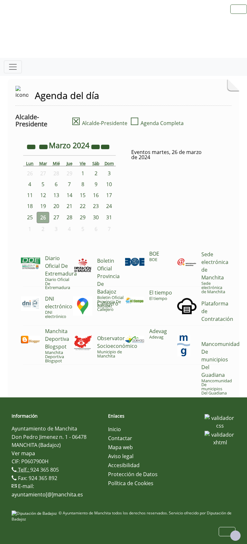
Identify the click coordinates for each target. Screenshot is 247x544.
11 (30, 195)
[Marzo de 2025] (96, 146)
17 (109, 195)
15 (83, 195)
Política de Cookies (130, 483)
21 (69, 206)
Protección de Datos (133, 474)
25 (30, 217)
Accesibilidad (124, 465)
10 (109, 184)
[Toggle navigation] (13, 66)
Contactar (120, 438)
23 (96, 206)
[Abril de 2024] (105, 146)
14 (69, 195)
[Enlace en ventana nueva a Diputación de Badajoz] (35, 513)
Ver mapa (23, 453)
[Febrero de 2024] (44, 146)
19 (43, 206)
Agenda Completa (157, 123)
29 (83, 217)
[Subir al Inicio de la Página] (235, 535)
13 (56, 195)
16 (96, 195)
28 (69, 217)
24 (109, 206)
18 (30, 206)
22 (83, 206)
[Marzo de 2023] (32, 146)
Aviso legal (120, 456)
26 (43, 217)
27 (56, 217)
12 (43, 195)
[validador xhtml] (220, 437)
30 (96, 217)
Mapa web (120, 447)
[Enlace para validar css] (220, 421)
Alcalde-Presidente (99, 123)
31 (109, 217)
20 (56, 206)
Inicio (114, 429)
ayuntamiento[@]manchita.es (47, 494)
